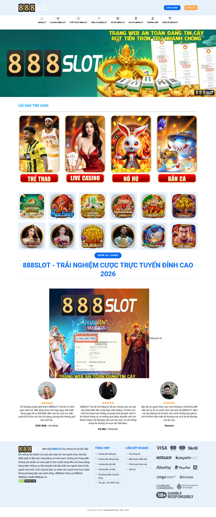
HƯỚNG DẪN (152, 22)
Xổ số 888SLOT (118, 22)
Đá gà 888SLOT (136, 22)
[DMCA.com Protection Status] (27, 481)
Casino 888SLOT (58, 22)
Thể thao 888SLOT (78, 22)
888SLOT (42, 22)
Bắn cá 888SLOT (99, 22)
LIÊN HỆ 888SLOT (170, 22)
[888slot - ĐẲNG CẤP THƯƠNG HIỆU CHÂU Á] (33, 7)
